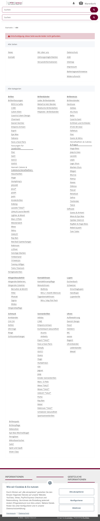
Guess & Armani (77, 212)
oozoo (69, 336)
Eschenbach (72, 281)
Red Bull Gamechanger (21, 241)
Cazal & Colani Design (20, 115)
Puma (40, 396)
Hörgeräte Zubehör (16, 285)
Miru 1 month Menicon (51, 293)
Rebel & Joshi (76, 227)
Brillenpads (14, 421)
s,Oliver (14, 249)
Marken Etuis (76, 167)
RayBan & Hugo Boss (79, 224)
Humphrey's (16, 181)
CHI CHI (11, 321)
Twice (72, 205)
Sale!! (11, 444)
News (10, 52)
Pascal (73, 190)
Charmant (15, 119)
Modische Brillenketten (48, 108)
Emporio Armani (18, 127)
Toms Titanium (17, 268)
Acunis (43, 332)
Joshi (13, 196)
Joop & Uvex (75, 152)
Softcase (70, 208)
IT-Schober (69, 518)
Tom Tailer (74, 231)
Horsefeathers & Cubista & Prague (80, 143)
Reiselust (74, 193)
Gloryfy (41, 347)
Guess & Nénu (76, 138)
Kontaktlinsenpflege (46, 281)
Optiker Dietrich (77, 220)
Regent (70, 340)
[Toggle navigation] (3, 1)
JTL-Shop (86, 518)
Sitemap (70, 62)
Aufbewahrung (73, 317)
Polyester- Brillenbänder (48, 111)
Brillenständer (73, 100)
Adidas (73, 108)
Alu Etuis (74, 111)
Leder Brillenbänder (46, 100)
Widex (14, 304)
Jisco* (13, 189)
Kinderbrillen (17, 200)
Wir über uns (43, 52)
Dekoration (14, 429)
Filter (13, 293)
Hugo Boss (74, 148)
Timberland (16, 256)
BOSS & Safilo (17, 104)
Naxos (72, 182)
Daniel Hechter (17, 123)
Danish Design (73, 321)
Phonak (14, 296)
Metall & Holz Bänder (47, 104)
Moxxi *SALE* (43, 389)
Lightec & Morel (18, 215)
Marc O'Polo (16, 219)
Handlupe (74, 293)
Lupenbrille (75, 296)
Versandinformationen (47, 62)
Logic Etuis (74, 163)
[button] (74, 3)
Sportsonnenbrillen (46, 415)
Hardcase (71, 104)
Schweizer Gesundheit (47, 412)
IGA (39, 366)
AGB (69, 57)
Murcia (73, 175)
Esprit (13, 130)
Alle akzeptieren (76, 492)
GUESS (14, 163)
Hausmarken (16, 173)
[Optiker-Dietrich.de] (15, 3)
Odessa (73, 186)
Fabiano (14, 138)
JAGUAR (14, 185)
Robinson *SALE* (45, 408)
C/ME (13, 108)
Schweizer (71, 285)
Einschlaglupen (76, 289)
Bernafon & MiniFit (19, 289)
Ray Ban (14, 238)
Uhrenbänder (73, 344)
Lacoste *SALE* (17, 207)
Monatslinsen (43, 285)
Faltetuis (73, 130)
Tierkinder (74, 201)
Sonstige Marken (18, 253)
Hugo (13, 177)
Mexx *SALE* (43, 385)
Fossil (69, 325)
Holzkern (71, 329)
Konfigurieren (76, 500)
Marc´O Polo (43, 381)
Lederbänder (75, 347)
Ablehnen (76, 508)
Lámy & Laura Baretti (20, 211)
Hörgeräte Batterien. (17, 281)
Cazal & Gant (75, 119)
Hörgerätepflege (15, 308)
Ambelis (44, 336)
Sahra (72, 197)
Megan (73, 171)
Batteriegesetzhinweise (77, 71)
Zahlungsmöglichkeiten (48, 57)
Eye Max (14, 134)
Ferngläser (13, 436)
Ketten (11, 325)
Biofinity (44, 289)
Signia (14, 300)
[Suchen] (94, 9)
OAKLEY (14, 234)
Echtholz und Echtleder (80, 123)
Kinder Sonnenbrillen (47, 378)
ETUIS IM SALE (76, 127)
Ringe (10, 332)
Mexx (13, 226)
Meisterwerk (16, 223)
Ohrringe (12, 329)
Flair (13, 152)
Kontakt (11, 57)
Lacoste (73, 156)
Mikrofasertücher (16, 440)
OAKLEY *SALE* (44, 393)
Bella (72, 115)
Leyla (72, 159)
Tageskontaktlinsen (46, 296)
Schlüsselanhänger (16, 336)
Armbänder (13, 317)
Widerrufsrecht (73, 76)
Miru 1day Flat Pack (49, 300)
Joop (39, 374)
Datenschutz (72, 52)
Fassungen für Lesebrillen (17, 147)
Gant (13, 156)
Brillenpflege (14, 425)
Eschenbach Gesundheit (48, 329)
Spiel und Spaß (15, 448)
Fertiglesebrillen (15, 272)
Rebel (40, 404)
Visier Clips (14, 451)
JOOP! (13, 192)
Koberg (14, 204)
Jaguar (40, 370)
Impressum (72, 66)
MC (68, 332)
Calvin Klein (16, 111)
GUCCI (14, 159)
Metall (73, 351)
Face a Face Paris (18, 142)
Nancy (73, 178)
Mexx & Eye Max (77, 216)
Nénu (13, 230)
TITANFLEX (15, 260)
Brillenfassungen (15, 100)
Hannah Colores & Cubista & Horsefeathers (22, 168)
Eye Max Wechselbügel (19, 432)
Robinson (15, 245)
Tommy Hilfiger (17, 264)
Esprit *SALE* (43, 340)
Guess (40, 355)
